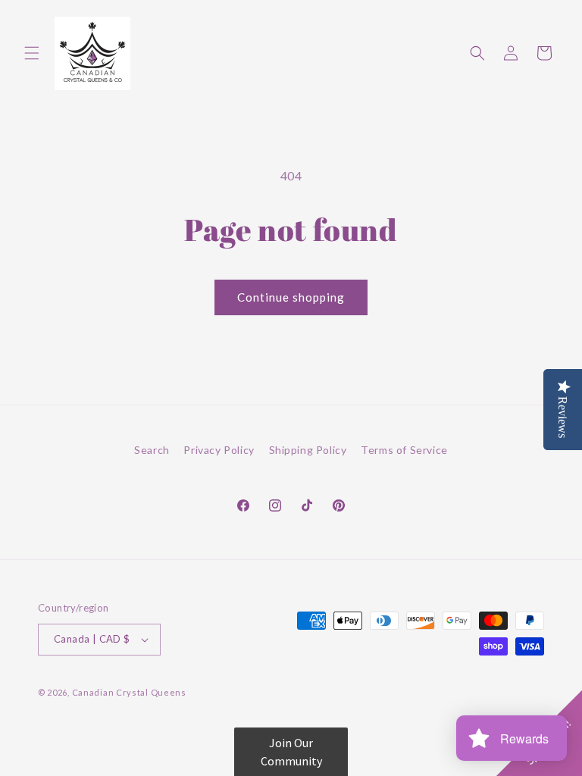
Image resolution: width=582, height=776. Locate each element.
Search (152, 449)
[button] (31, 53)
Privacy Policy (218, 449)
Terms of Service (404, 449)
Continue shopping (291, 297)
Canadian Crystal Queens (129, 692)
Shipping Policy (308, 449)
